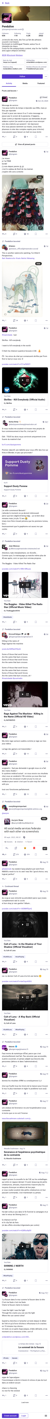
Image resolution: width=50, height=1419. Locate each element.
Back (7, 3)
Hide (40, 177)
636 (3, 36)
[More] (46, 136)
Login (23, 1416)
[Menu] (46, 76)
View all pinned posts (26, 144)
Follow (22, 76)
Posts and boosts (9, 91)
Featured (41, 83)
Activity (9, 83)
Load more (25, 1402)
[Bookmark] (35, 136)
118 (15, 36)
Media (25, 83)
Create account (10, 1416)
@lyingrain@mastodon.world (12, 29)
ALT (40, 228)
